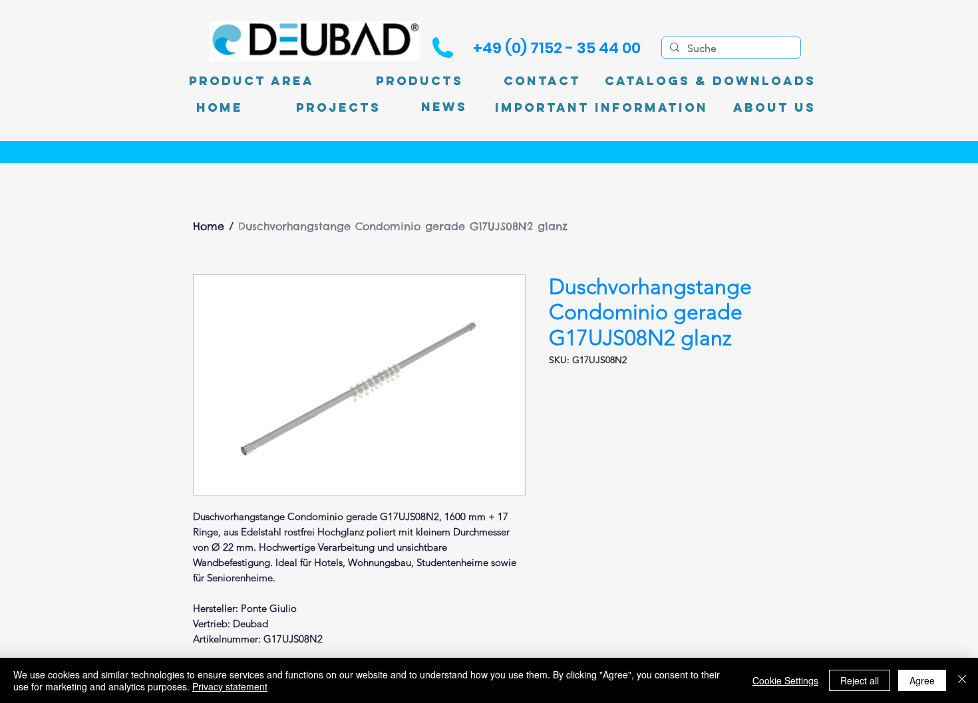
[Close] (962, 680)
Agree (922, 680)
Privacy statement (229, 686)
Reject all (859, 680)
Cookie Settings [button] (785, 680)
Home (208, 226)
